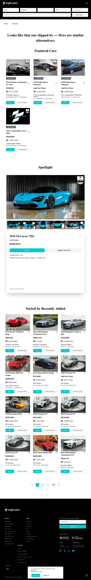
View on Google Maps (17, 289)
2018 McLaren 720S (22, 236)
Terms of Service (22, 562)
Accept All (35, 575)
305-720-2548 (77, 350)
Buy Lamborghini (9, 524)
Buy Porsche (8, 541)
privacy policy (39, 571)
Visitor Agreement (22, 554)
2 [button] (42, 485)
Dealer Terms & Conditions (25, 557)
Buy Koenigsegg (9, 531)
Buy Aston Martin (9, 544)
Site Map (29, 526)
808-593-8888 (22, 350)
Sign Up (73, 526)
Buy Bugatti (8, 526)
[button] (32, 485)
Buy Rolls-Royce (9, 536)
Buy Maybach (8, 534)
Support (61, 542)
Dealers (29, 534)
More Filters (79, 15)
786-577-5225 (77, 471)
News (28, 531)
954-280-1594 (50, 102)
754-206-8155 (22, 149)
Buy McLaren (8, 539)
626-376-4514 (50, 350)
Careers (29, 541)
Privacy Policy (21, 559)
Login (19, 548)
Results (15, 24)
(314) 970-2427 (49, 391)
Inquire (10, 102)
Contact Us (29, 521)
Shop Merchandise (31, 536)
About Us (29, 524)
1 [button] (37, 485)
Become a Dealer (22, 551)
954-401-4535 (22, 391)
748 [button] (53, 485)
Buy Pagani (8, 529)
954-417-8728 (77, 102)
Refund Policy (30, 539)
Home (6, 24)
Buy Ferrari (8, 521)
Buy (28, 529)
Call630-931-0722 (64, 250)
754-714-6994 (22, 102)
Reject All (46, 575)
